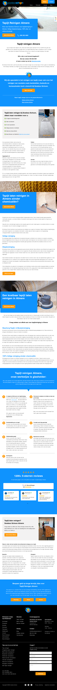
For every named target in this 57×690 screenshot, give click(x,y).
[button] (39, 5)
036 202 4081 (24, 35)
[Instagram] (28, 685)
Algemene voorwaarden (50, 684)
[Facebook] (25, 685)
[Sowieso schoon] (31, 685)
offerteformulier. (36, 61)
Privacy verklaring (39, 684)
